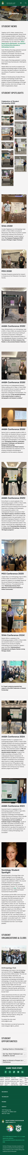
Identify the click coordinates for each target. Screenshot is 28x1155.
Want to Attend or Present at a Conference (13, 1061)
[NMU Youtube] (18, 1071)
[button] (25, 3)
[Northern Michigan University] (3, 3)
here (15, 888)
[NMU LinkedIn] (22, 1071)
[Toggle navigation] (21, 3)
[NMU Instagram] (9, 1071)
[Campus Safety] (18, 1128)
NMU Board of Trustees (11, 1136)
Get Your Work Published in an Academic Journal (13, 1054)
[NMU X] (14, 1071)
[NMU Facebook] (5, 1071)
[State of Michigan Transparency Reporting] (10, 1128)
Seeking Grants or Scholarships (13, 1049)
